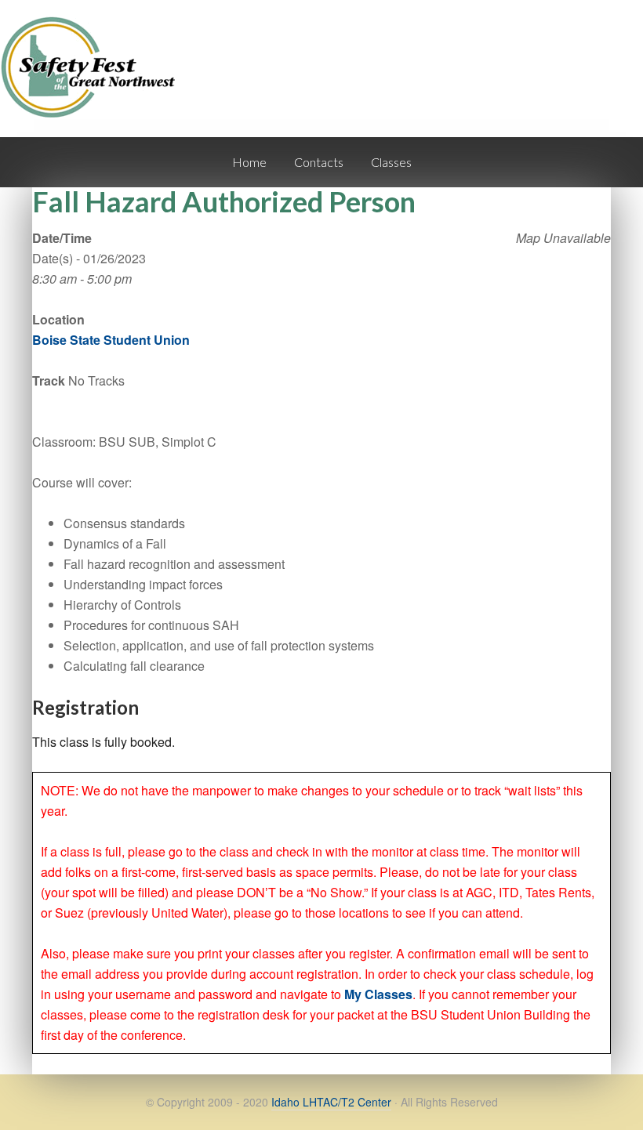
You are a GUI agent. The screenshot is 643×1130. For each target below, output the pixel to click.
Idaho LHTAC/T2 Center (331, 1102)
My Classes (378, 994)
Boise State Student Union (111, 340)
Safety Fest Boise (94, 81)
